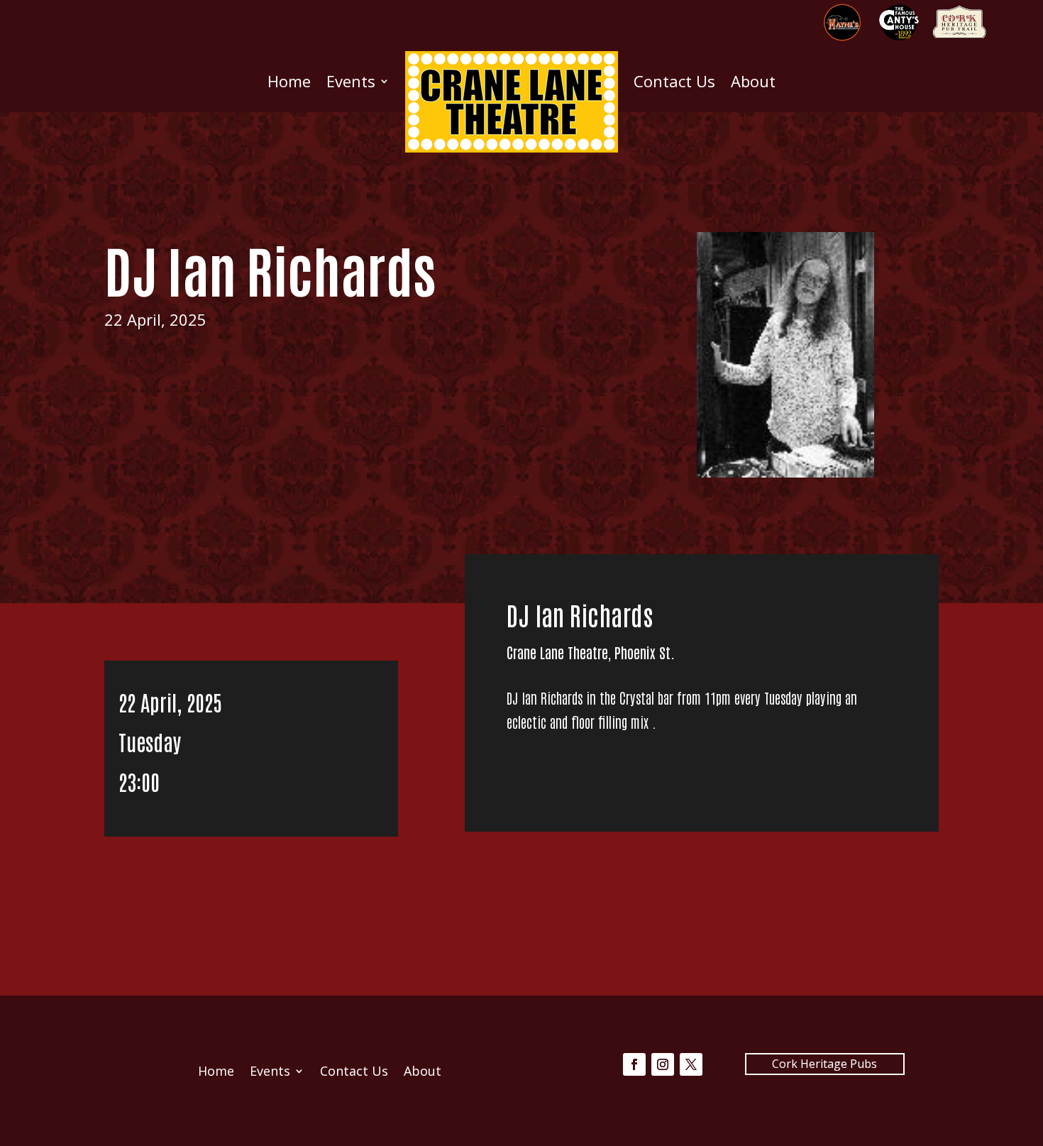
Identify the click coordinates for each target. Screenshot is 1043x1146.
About (753, 81)
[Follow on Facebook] (634, 1064)
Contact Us (674, 81)
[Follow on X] (691, 1064)
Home (289, 81)
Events (350, 81)
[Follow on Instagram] (662, 1064)
